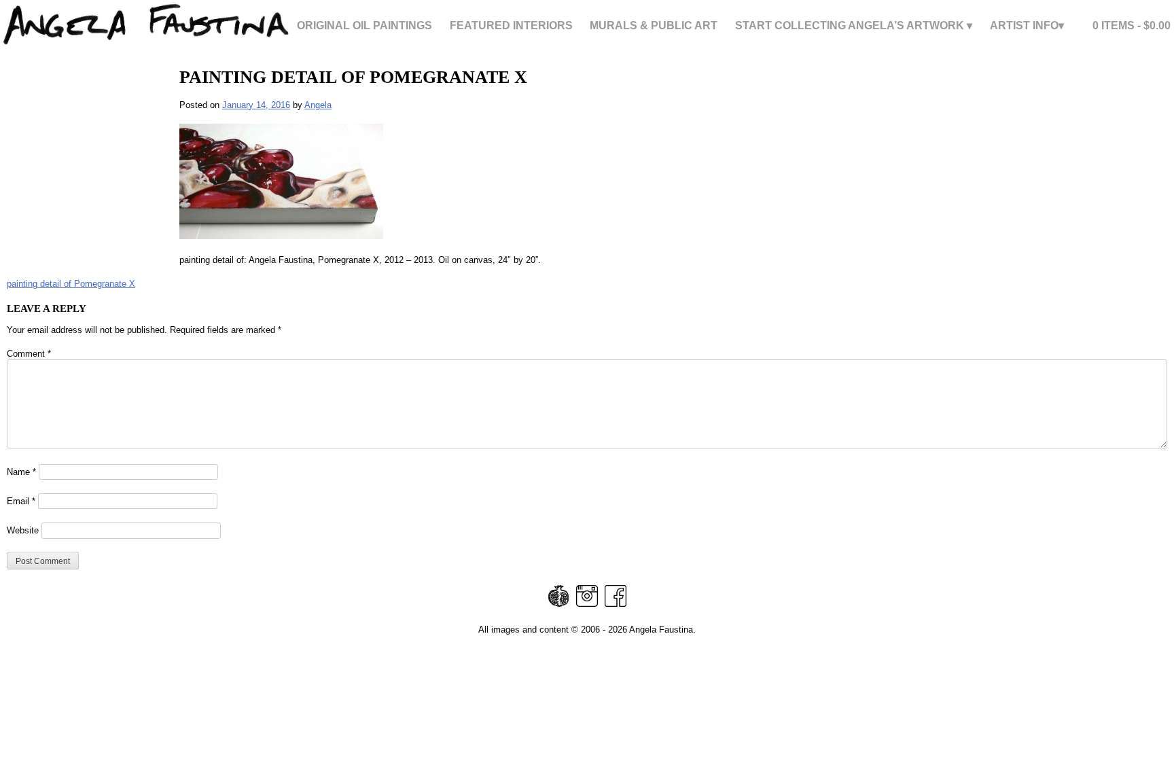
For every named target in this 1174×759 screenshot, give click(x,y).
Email (21, 501)
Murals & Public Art (653, 25)
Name (21, 472)
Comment (29, 354)
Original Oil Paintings (364, 25)
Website (23, 530)
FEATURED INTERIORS (511, 25)
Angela (318, 105)
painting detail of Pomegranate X (71, 284)
